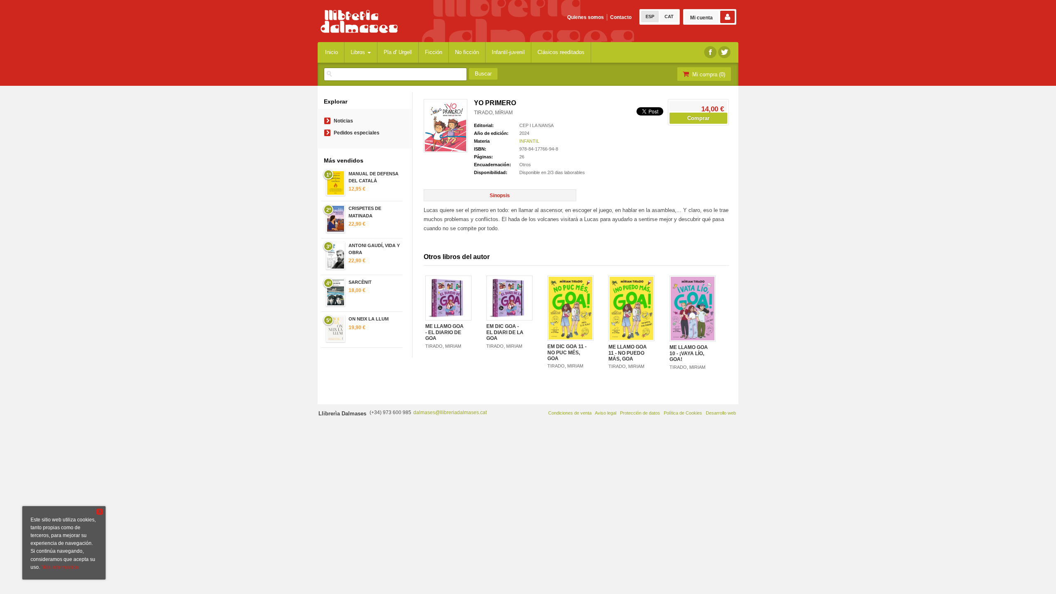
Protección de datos (640, 412)
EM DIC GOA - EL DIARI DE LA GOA (504, 332)
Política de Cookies (683, 412)
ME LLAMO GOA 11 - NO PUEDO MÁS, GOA (627, 353)
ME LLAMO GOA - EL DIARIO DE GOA (444, 332)
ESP (650, 16)
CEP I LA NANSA (536, 125)
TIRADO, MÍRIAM (493, 113)
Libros (359, 52)
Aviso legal (605, 412)
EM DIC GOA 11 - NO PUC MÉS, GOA (567, 352)
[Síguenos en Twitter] (724, 52)
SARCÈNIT (360, 282)
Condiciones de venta (570, 412)
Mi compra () (708, 74)
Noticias (343, 121)
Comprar (698, 118)
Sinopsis (500, 195)
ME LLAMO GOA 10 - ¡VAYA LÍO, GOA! (688, 353)
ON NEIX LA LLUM (369, 318)
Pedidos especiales (357, 133)
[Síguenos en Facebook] (710, 52)
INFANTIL (529, 141)
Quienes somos (585, 17)
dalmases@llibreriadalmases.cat (450, 412)
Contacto (621, 17)
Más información (59, 567)
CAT (669, 16)
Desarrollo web (721, 412)
